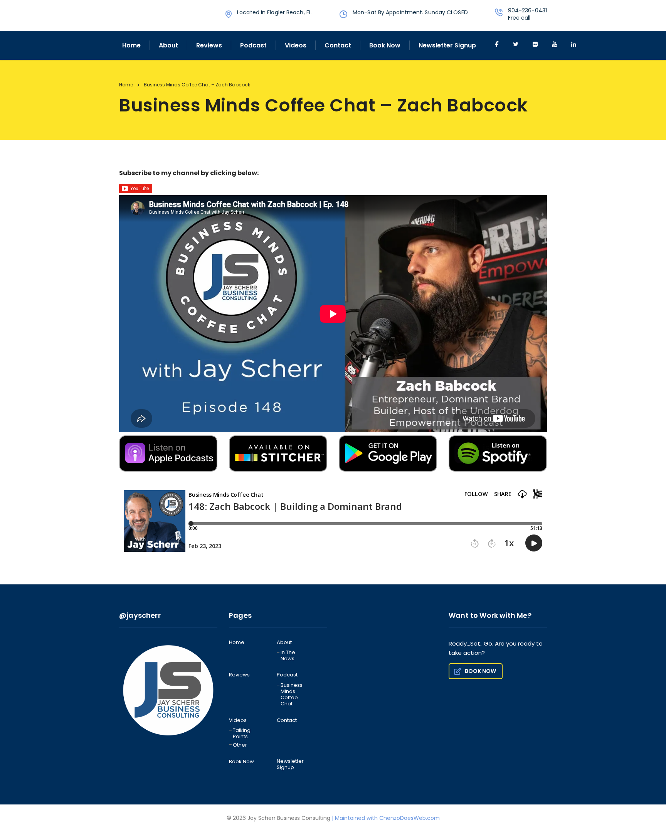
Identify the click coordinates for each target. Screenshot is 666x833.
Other (240, 745)
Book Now (384, 45)
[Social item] (496, 45)
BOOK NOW (480, 671)
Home (131, 45)
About (168, 45)
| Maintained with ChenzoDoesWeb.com (386, 818)
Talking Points (242, 733)
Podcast (253, 45)
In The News (288, 655)
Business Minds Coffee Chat (292, 694)
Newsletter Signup (447, 45)
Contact (338, 45)
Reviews (209, 45)
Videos (295, 45)
